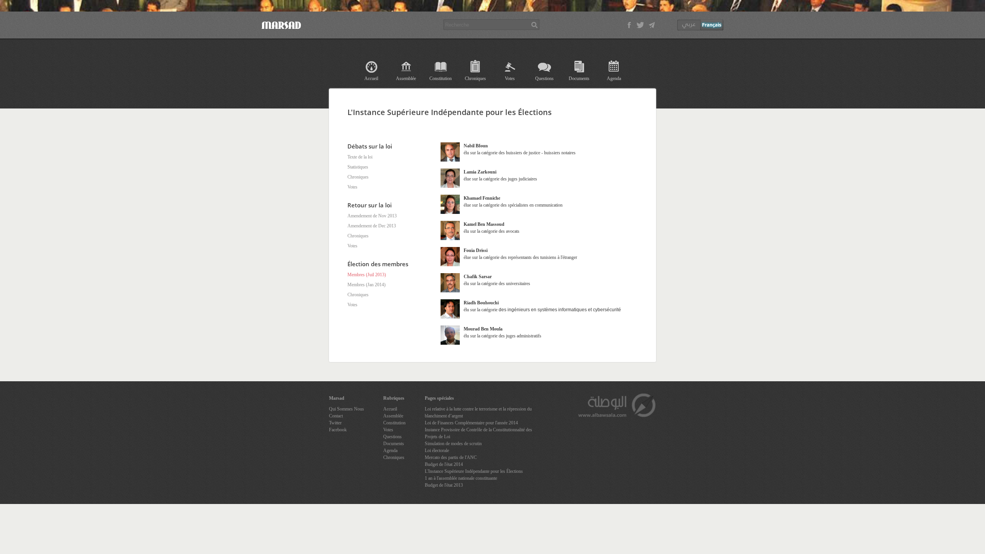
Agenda (614, 78)
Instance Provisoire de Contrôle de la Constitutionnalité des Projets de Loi (478, 433)
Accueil (371, 78)
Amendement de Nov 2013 (372, 216)
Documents (579, 78)
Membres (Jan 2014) (366, 284)
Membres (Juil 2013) (366, 274)
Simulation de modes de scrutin (453, 443)
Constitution (440, 78)
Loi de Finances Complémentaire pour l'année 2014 (471, 423)
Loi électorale (437, 450)
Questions (544, 78)
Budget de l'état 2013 (444, 485)
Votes (510, 78)
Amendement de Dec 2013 (371, 226)
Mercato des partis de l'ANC (451, 457)
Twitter (335, 423)
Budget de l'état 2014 (444, 464)
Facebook (338, 429)
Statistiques (357, 167)
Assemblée (406, 78)
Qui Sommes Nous (346, 409)
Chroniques (475, 78)
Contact (336, 416)
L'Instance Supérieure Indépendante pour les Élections (474, 471)
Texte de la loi (359, 157)
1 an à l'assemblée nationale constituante (461, 478)
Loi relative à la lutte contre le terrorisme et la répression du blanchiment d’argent (478, 412)
